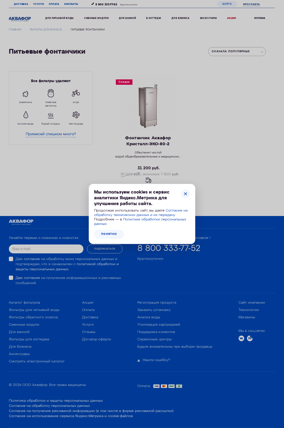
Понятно (109, 234)
